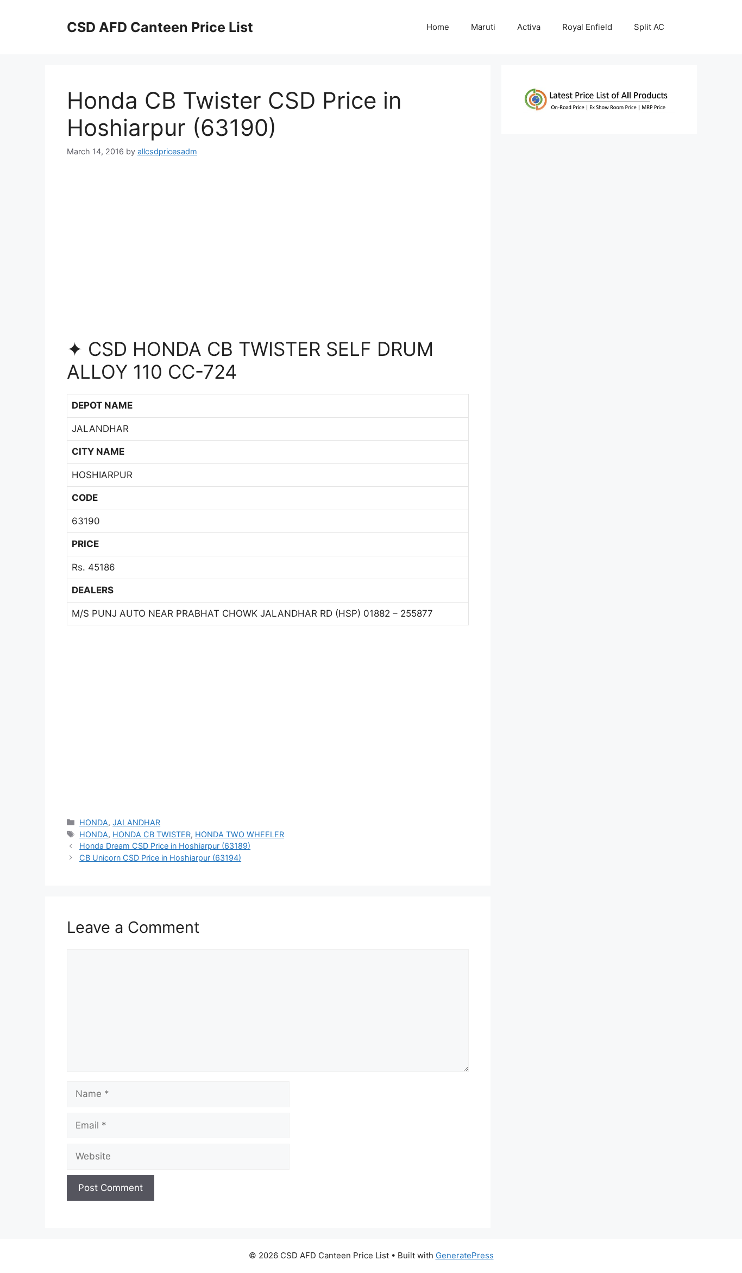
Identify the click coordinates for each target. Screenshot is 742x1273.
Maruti (483, 27)
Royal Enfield (587, 27)
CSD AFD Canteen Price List (160, 27)
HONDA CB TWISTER (151, 834)
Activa (528, 27)
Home (437, 27)
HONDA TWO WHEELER (239, 834)
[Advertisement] (268, 252)
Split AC (649, 27)
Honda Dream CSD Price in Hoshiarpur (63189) (164, 845)
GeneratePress (465, 1255)
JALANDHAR (136, 822)
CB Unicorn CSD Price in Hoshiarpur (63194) (160, 857)
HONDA (93, 822)
